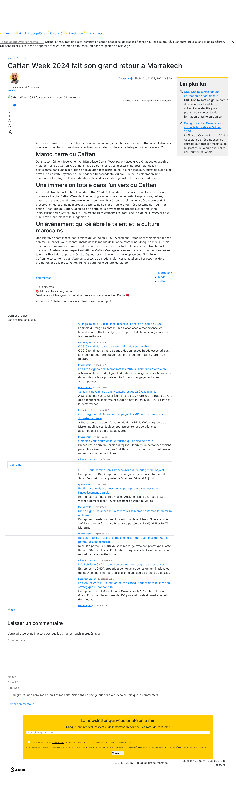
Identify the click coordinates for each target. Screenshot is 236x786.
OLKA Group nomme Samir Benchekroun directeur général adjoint (121, 470)
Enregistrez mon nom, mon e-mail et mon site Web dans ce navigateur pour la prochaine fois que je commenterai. (85, 695)
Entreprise (22, 58)
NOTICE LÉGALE (58, 743)
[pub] (11, 609)
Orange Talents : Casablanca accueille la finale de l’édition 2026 (202, 127)
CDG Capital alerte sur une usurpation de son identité (113, 346)
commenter (43, 278)
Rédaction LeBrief (87, 459)
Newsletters (75, 33)
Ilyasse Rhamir (85, 365)
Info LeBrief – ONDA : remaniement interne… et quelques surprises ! (122, 564)
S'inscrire (118, 753)
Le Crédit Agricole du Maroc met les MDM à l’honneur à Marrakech (122, 369)
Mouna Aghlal (85, 342)
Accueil (11, 58)
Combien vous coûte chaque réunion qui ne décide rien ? (115, 441)
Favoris (56, 33)
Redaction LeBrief (87, 410)
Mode (162, 277)
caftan (162, 281)
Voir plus (15, 464)
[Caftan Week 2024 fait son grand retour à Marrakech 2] (44, 97)
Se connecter (97, 33)
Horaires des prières (32, 33)
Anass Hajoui (127, 78)
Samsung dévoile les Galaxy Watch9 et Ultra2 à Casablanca (117, 391)
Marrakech (165, 273)
